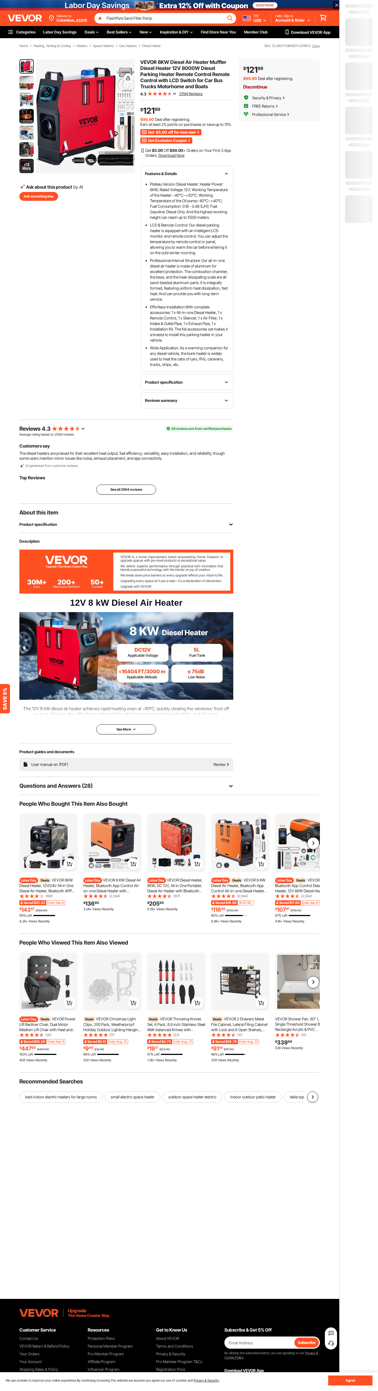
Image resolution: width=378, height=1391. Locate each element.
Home (23, 46)
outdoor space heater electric (192, 1096)
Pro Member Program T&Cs (179, 1361)
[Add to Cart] (69, 864)
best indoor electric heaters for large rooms (61, 1096)
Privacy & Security (170, 1353)
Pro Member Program (106, 1353)
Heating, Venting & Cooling (52, 46)
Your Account (30, 1361)
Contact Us (28, 1338)
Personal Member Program (110, 1346)
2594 (59, 434)
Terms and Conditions (174, 1346)
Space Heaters (103, 46)
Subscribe (306, 1342)
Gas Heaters (128, 46)
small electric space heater (132, 1096)
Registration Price (170, 1369)
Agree (350, 1380)
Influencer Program (104, 1369)
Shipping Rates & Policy (38, 1369)
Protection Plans (101, 1338)
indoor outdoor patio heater (253, 1096)
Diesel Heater (151, 46)
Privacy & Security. (206, 1380)
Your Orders (29, 1353)
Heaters (81, 46)
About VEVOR (167, 1338)
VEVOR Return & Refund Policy (44, 1346)
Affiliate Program (101, 1361)
